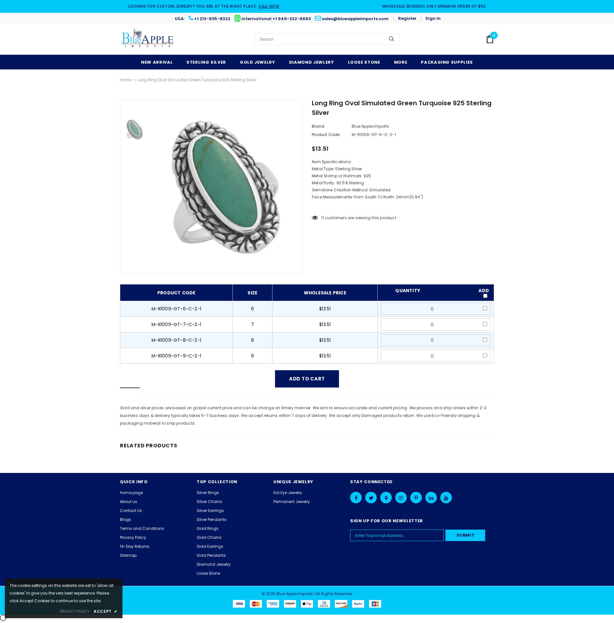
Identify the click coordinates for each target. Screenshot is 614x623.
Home (125, 80)
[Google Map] (386, 497)
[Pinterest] (416, 497)
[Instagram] (401, 497)
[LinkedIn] (431, 497)
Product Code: (326, 134)
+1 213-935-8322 (212, 19)
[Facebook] (356, 497)
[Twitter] (371, 497)
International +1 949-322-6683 (276, 19)
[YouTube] (446, 497)
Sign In (433, 18)
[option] (225, 187)
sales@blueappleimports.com (355, 19)
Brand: (318, 126)
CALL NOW (268, 6)
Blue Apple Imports (370, 126)
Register (407, 18)
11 (322, 217)
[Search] (391, 39)
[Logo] (148, 39)
